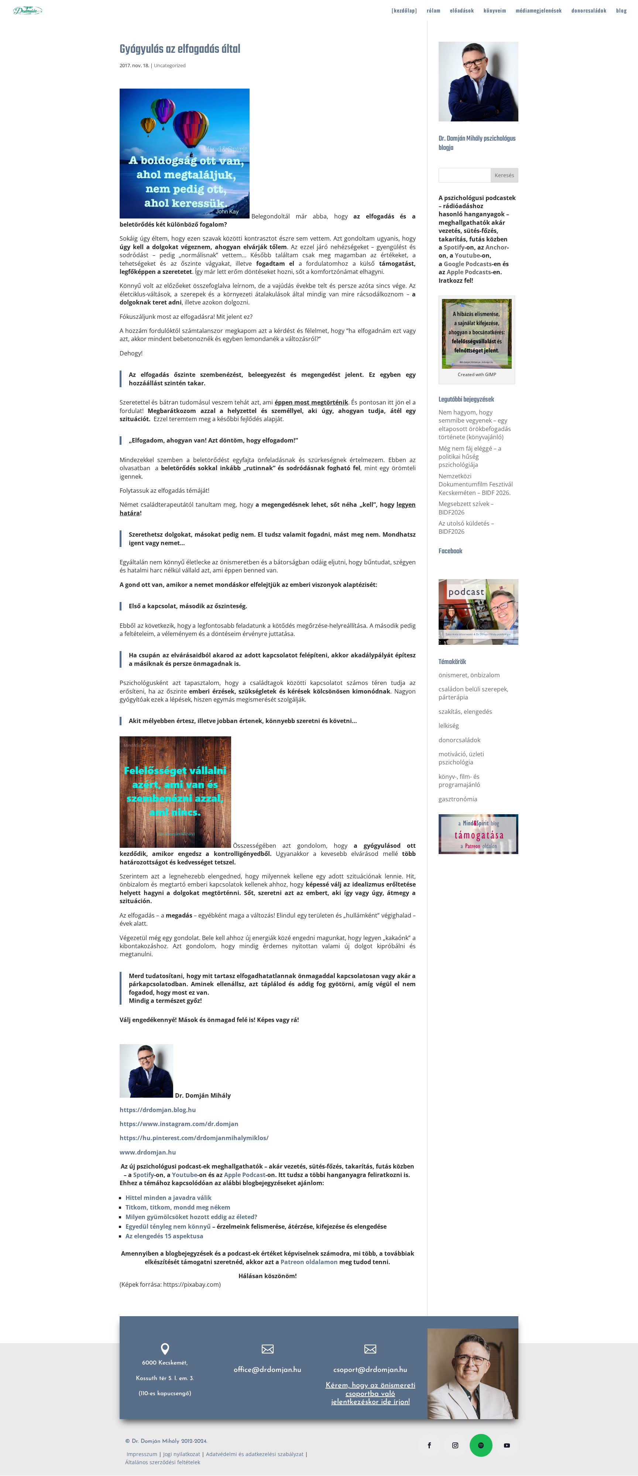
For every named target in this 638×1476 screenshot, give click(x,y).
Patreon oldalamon (309, 1262)
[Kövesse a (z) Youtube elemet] (506, 1445)
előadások (462, 11)
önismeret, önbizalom (469, 675)
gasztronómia (458, 799)
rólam (433, 11)
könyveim (495, 11)
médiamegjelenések (539, 11)
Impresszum (141, 1454)
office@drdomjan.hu (267, 1370)
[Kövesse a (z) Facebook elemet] (429, 1445)
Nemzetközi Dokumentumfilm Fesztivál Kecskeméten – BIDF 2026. (476, 484)
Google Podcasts (468, 264)
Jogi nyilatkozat (181, 1454)
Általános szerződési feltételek (162, 1462)
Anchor (496, 247)
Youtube (184, 1175)
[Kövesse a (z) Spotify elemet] (481, 1445)
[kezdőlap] (404, 11)
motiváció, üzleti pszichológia (461, 758)
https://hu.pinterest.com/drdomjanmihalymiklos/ (194, 1138)
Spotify (143, 1175)
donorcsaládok (589, 11)
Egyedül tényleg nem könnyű (168, 1226)
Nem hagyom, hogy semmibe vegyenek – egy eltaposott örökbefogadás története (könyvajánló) (475, 424)
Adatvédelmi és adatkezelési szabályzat (254, 1454)
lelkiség (449, 726)
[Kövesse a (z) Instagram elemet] (455, 1445)
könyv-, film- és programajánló (459, 781)
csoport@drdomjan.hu (370, 1370)
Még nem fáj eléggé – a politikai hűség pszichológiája (470, 456)
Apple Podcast (244, 1175)
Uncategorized (170, 65)
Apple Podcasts (469, 272)
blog (621, 11)
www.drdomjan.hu (148, 1152)
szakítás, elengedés (465, 712)
